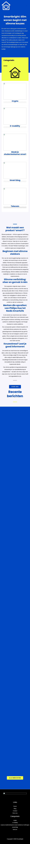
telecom (15, 829)
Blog (15, 808)
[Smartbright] (6, 5)
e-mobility (15, 822)
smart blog (15, 827)
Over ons (15, 813)
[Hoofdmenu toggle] (26, 6)
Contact (15, 810)
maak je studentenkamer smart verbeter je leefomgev (15, 825)
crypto (15, 820)
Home (15, 806)
